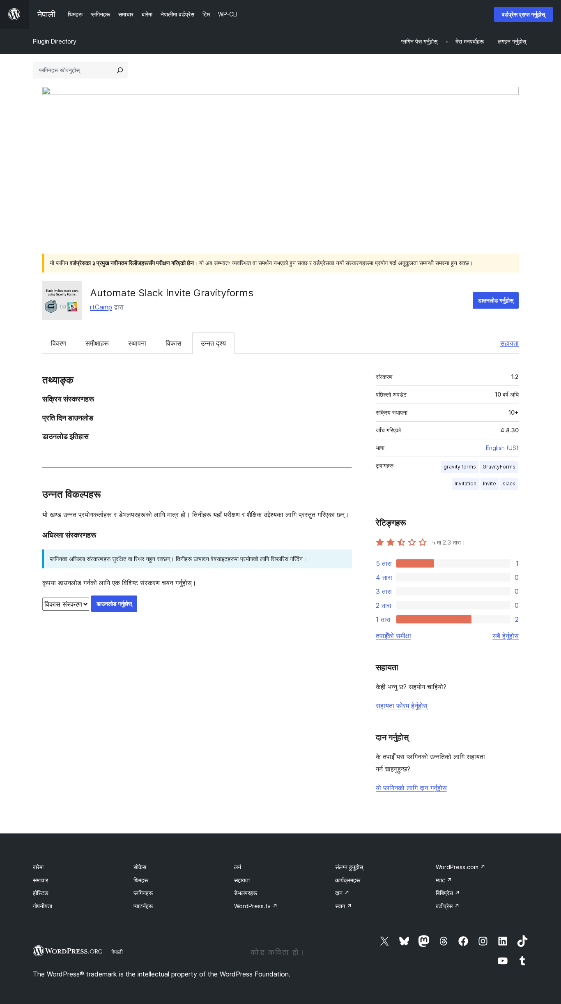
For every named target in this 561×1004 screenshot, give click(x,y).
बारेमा (38, 866)
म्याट (444, 880)
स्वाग (343, 905)
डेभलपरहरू (245, 892)
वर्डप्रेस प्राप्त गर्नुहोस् (523, 14)
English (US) (502, 447)
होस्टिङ (40, 892)
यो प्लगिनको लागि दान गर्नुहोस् (411, 788)
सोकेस (139, 866)
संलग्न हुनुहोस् (349, 866)
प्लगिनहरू (143, 892)
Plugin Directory (54, 41)
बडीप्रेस (448, 905)
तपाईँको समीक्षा (393, 636)
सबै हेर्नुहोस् (505, 636)
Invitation (465, 483)
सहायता (509, 343)
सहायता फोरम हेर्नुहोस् (402, 706)
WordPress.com (460, 866)
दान (342, 892)
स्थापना (137, 343)
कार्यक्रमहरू (347, 880)
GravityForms (499, 467)
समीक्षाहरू (97, 343)
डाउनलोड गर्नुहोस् (495, 300)
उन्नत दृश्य (213, 343)
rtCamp (101, 307)
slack (509, 483)
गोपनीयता (42, 905)
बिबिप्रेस (448, 892)
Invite (489, 483)
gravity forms (460, 467)
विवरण (58, 343)
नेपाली (117, 952)
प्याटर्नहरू (143, 905)
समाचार (40, 880)
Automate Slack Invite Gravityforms (171, 293)
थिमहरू (140, 880)
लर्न (237, 866)
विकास (174, 343)
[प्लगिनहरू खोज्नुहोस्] (120, 70)
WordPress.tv (256, 905)
